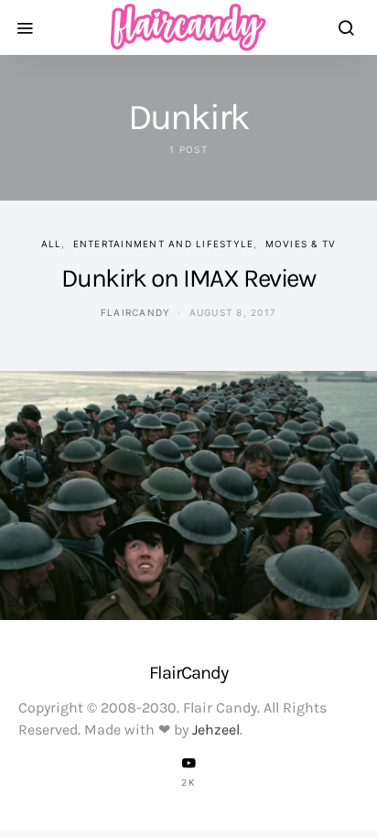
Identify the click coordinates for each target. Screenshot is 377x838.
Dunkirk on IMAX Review (188, 278)
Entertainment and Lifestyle (163, 243)
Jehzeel (216, 729)
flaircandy (136, 312)
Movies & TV (301, 243)
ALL (51, 243)
